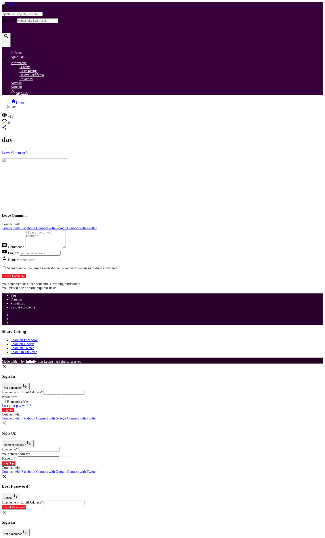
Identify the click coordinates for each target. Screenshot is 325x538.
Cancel (11, 497)
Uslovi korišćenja (31, 75)
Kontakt (16, 87)
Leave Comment (16, 153)
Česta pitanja (28, 71)
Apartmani (18, 57)
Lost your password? (16, 406)
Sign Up (19, 93)
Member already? (18, 443)
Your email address (16, 454)
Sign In (8, 410)
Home (18, 103)
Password (9, 397)
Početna (16, 53)
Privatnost (26, 79)
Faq (13, 295)
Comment (16, 247)
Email (13, 253)
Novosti (16, 83)
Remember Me (17, 402)
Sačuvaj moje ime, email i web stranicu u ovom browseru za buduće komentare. (62, 268)
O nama (25, 67)
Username (10, 449)
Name (13, 260)
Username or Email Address (22, 392)
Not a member (16, 386)
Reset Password (14, 507)
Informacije (19, 63)
